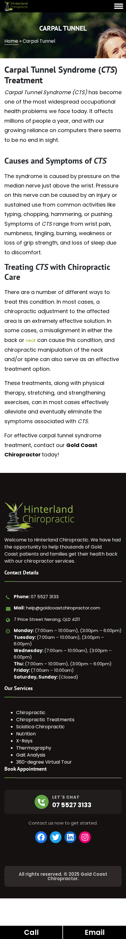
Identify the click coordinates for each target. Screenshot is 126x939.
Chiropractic (30, 712)
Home (11, 41)
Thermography (33, 747)
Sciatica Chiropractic (40, 726)
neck (31, 340)
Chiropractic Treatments (45, 719)
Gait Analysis (30, 755)
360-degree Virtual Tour (44, 762)
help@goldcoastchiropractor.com (63, 608)
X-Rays (24, 740)
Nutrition (26, 733)
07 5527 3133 (45, 597)
